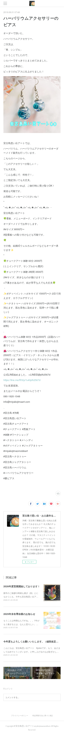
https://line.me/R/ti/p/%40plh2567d (21, 380)
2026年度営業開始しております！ (21, 586)
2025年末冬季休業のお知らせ (19, 614)
